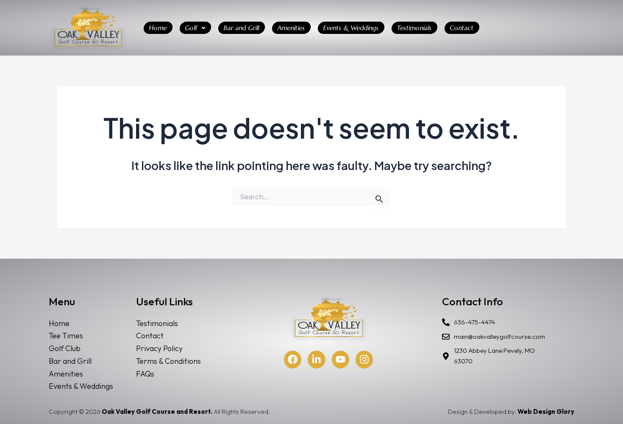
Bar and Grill (241, 28)
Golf (191, 28)
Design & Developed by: (511, 411)
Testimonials (414, 28)
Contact (462, 28)
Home (158, 28)
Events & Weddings (351, 28)
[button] (195, 28)
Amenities (291, 28)
